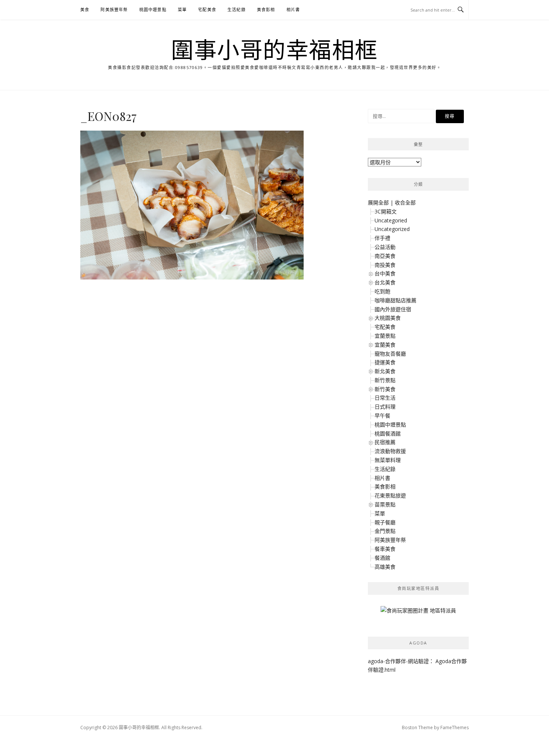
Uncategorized (392, 228)
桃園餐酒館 (388, 433)
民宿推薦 (385, 442)
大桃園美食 (388, 317)
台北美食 (385, 282)
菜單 (182, 9)
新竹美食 (385, 389)
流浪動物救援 (390, 451)
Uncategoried (391, 220)
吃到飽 (382, 291)
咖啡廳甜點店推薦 (395, 300)
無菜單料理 (388, 459)
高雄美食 (385, 566)
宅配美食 (207, 9)
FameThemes (454, 727)
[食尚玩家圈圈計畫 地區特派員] (418, 613)
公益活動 (385, 246)
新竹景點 (385, 380)
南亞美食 (385, 255)
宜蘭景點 (385, 335)
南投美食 (385, 264)
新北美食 (385, 371)
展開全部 (378, 202)
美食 (84, 9)
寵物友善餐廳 (390, 353)
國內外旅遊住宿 (393, 309)
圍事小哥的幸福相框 (274, 49)
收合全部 (405, 202)
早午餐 (382, 415)
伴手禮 (382, 237)
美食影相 (266, 9)
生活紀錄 (236, 9)
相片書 (293, 9)
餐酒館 (382, 557)
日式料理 (385, 406)
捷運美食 (385, 362)
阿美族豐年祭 (114, 9)
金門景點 (385, 530)
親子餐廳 (385, 522)
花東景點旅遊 (390, 495)
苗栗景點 (385, 504)
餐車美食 (385, 548)
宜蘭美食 (385, 344)
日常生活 (385, 397)
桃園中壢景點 (153, 9)
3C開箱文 (386, 211)
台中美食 (385, 273)
